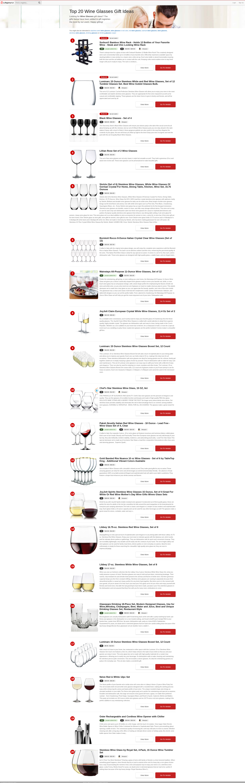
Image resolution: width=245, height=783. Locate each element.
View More (144, 68)
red (135, 30)
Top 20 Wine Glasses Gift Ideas (101, 11)
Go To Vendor (165, 68)
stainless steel (100, 30)
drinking (91, 33)
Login (234, 2)
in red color (119, 30)
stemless (77, 33)
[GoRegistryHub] (7, 2)
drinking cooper (108, 33)
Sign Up (241, 2)
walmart (149, 30)
